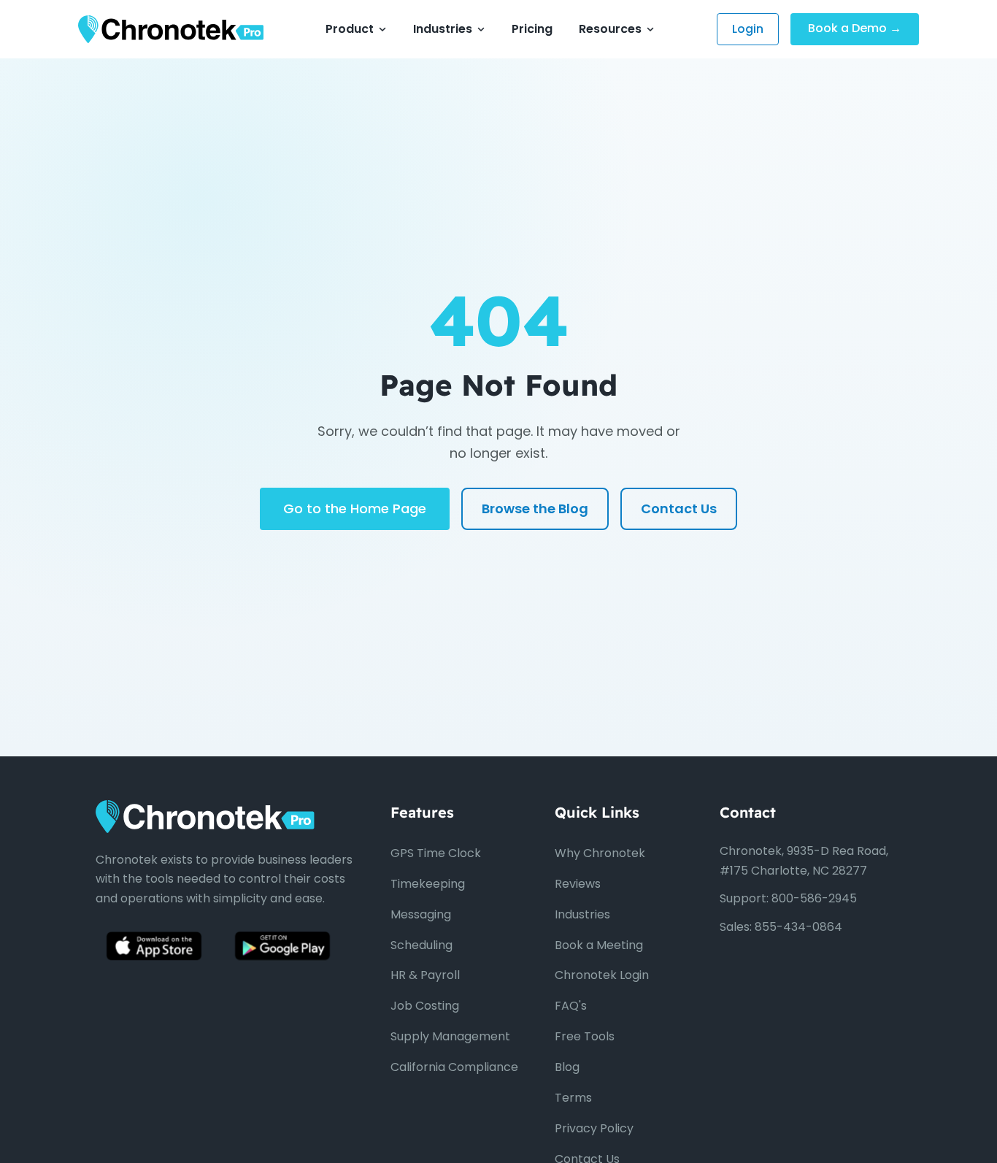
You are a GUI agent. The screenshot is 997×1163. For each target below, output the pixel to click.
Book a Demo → (854, 28)
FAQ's (571, 1005)
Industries (442, 28)
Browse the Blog (535, 508)
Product (350, 28)
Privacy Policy (594, 1128)
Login (747, 28)
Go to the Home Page (354, 508)
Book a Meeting (599, 945)
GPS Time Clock (435, 853)
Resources (610, 28)
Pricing (532, 28)
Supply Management (450, 1036)
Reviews (578, 883)
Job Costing (424, 1005)
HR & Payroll (425, 975)
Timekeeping (427, 883)
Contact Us (679, 508)
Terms (573, 1097)
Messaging (420, 914)
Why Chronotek (600, 853)
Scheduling (421, 945)
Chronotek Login (602, 975)
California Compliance (454, 1067)
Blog (567, 1067)
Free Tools (585, 1036)
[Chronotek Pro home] (170, 29)
